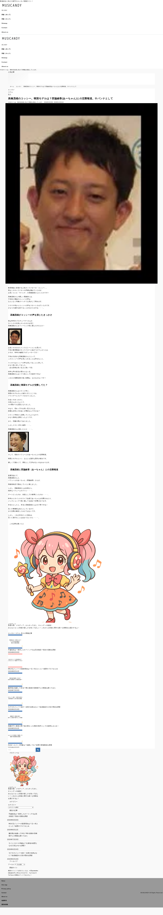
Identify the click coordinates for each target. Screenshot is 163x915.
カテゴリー (12, 805)
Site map (4, 885)
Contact (4, 27)
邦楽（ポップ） (6, 14)
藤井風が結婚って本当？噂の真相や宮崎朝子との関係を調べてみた (23, 835)
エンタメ (4, 10)
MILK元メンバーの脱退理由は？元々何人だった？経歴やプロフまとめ (23, 825)
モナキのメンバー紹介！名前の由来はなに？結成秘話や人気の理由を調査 (23, 854)
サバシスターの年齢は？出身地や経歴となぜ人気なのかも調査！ (23, 844)
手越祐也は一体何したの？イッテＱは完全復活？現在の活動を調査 (23, 815)
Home (3, 881)
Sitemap (4, 23)
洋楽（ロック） (6, 19)
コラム (10, 92)
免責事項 (4, 900)
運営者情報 (5, 904)
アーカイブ (12, 864)
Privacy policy (6, 888)
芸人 (9, 94)
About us (5, 32)
